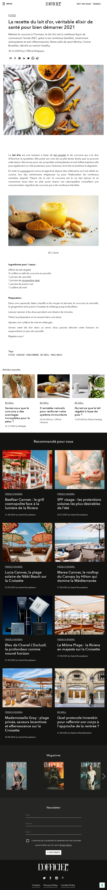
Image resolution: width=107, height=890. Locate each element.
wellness (56, 355)
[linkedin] (24, 58)
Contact (36, 885)
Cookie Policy (68, 885)
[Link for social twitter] (44, 878)
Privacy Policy (66, 845)
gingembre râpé (31, 280)
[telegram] (37, 58)
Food (12, 15)
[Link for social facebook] (50, 878)
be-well (44, 355)
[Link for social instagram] (56, 878)
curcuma (25, 171)
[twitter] (28, 58)
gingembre (32, 355)
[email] (10, 58)
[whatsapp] (33, 58)
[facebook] (15, 58)
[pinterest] (19, 58)
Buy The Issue (84, 4)
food (11, 355)
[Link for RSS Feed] (62, 878)
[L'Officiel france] (53, 4)
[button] (104, 776)
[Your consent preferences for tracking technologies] (102, 885)
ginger (20, 355)
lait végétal (60, 155)
